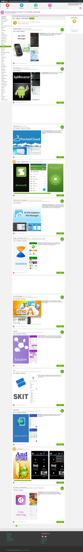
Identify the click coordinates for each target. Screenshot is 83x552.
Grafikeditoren (3, 57)
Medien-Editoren (3, 66)
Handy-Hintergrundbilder (10, 539)
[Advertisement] (6, 120)
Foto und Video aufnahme (5, 52)
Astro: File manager (17, 296)
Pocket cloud (16, 126)
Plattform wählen (74, 31)
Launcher (2, 61)
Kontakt (43, 541)
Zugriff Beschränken (4, 99)
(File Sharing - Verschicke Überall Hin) (35, 487)
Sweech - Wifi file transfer (29, 161)
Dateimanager (3, 46)
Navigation (3, 27)
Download (2, 49)
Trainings (2, 87)
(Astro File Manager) (27, 296)
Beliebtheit (18, 18)
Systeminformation (4, 84)
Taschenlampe (3, 86)
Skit (14, 370)
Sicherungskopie (4, 78)
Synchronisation (3, 83)
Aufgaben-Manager (4, 35)
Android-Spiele (9, 533)
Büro (2, 24)
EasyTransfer (16, 409)
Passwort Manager (4, 75)
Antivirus (2, 32)
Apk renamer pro (17, 68)
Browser (2, 43)
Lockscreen (3, 64)
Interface (2, 58)
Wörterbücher (3, 96)
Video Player (3, 92)
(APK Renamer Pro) (25, 68)
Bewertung (32, 18)
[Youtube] (45, 537)
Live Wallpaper (9, 537)
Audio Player (3, 34)
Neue (14, 18)
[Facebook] (43, 537)
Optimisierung (3, 72)
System (2, 29)
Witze (2, 95)
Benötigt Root (3, 40)
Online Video (3, 70)
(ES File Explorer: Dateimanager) (34, 200)
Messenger (3, 67)
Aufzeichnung (3, 37)
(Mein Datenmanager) (26, 28)
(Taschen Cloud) (23, 126)
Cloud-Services (23, 128)
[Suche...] (80, 8)
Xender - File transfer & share (19, 238)
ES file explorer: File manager (20, 200)
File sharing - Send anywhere (19, 487)
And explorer (23, 449)
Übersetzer (3, 90)
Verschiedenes (3, 30)
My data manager (17, 28)
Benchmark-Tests (4, 38)
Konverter (2, 60)
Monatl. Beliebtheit (25, 18)
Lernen (2, 63)
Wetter (2, 93)
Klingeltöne (8, 536)
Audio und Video (3, 21)
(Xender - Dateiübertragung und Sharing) (35, 238)
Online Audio (3, 69)
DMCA (28, 550)
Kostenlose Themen (10, 540)
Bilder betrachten (4, 41)
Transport (2, 89)
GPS (2, 55)
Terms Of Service (23, 550)
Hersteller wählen (44, 538)
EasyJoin (15, 331)
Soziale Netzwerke (4, 81)
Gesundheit (3, 54)
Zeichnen (2, 98)
